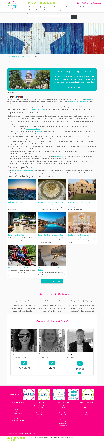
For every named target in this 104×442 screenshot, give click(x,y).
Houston (39, 131)
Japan (86, 410)
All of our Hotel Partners (40, 403)
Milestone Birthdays (63, 419)
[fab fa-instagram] (22, 369)
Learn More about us (40, 409)
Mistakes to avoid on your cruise (17, 416)
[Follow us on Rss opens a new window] (51, 3)
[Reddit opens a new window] (14, 96)
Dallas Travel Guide (15, 202)
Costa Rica (86, 407)
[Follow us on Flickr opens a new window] (54, 3)
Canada (86, 403)
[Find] (74, 17)
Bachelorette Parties (63, 405)
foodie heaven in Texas (33, 129)
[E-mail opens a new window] (29, 3)
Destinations (33, 7)
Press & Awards (40, 414)
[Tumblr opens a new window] (22, 96)
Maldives (86, 412)
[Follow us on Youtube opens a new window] (45, 3)
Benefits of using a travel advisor (40, 405)
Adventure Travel (63, 403)
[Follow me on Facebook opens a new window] (36, 3)
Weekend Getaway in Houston (19, 268)
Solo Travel (63, 421)
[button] (2, 38)
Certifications (40, 407)
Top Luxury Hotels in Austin (78, 235)
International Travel (63, 417)
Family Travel (63, 414)
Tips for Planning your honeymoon (17, 420)
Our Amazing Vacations (40, 412)
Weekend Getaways (63, 425)
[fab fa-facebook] (20, 369)
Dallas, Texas (58, 156)
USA (86, 416)
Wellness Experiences (63, 423)
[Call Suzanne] (80, 363)
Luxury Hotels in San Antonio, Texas (51, 235)
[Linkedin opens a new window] (16, 96)
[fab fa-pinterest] (83, 369)
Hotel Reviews (17, 415)
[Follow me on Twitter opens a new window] (32, 3)
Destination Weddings (63, 412)
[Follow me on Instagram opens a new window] (39, 3)
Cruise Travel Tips (17, 403)
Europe (86, 409)
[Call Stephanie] (24, 363)
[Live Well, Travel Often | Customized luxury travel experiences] (12, 5)
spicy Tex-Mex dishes (38, 109)
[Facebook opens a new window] (8, 96)
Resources (47, 10)
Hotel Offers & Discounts (17, 413)
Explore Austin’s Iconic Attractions (50, 202)
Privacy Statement (40, 416)
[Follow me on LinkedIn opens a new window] (41, 3)
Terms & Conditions (40, 417)
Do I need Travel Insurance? (17, 411)
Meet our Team (40, 410)
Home (9, 56)
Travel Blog (57, 10)
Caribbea (86, 405)
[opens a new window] (79, 373)
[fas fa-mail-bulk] (25, 369)
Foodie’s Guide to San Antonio (79, 202)
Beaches (63, 407)
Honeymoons (63, 416)
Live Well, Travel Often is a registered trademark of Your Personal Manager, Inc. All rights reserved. (53, 437)
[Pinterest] (19, 96)
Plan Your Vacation (35, 10)
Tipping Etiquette (17, 418)
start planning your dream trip (23, 170)
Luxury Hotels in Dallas (16, 235)
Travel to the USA (27, 56)
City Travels (63, 409)
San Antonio (89, 99)
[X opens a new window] (11, 96)
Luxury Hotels (53, 7)
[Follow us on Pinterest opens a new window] (48, 3)
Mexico (86, 414)
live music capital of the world (79, 101)
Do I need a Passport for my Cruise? (17, 407)
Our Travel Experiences (84, 7)
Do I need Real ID (17, 409)
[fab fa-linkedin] (29, 369)
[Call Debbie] (52, 363)
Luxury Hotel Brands (67, 7)
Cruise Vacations (63, 410)
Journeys (43, 7)
